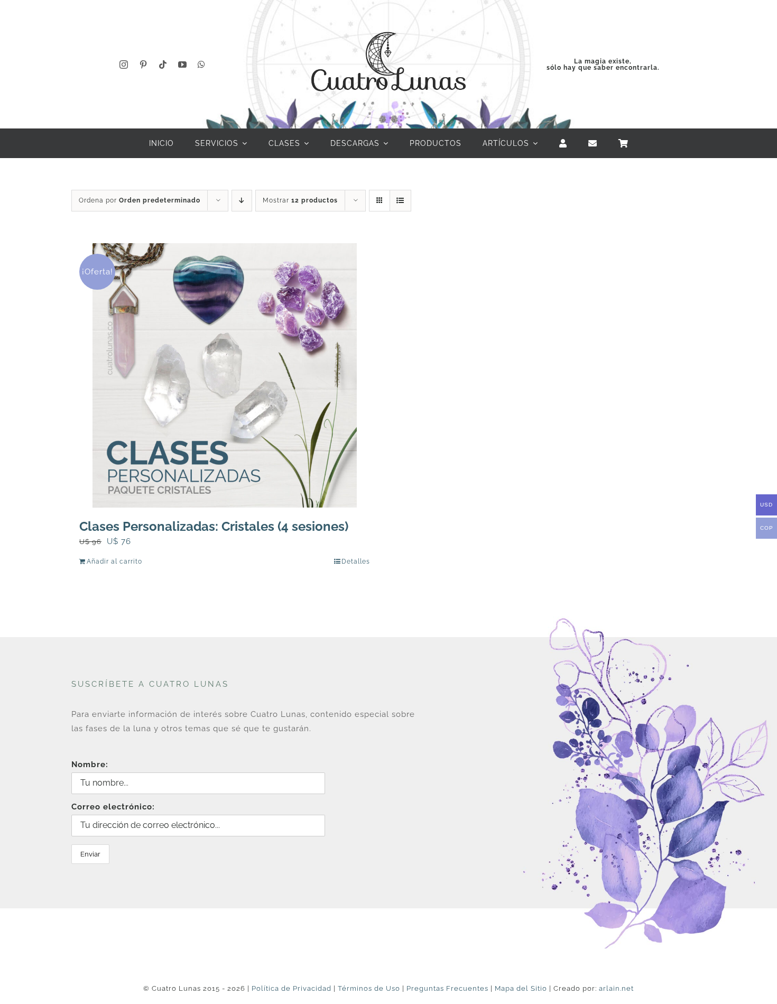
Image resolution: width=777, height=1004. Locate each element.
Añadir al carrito (114, 561)
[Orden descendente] (242, 200)
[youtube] (182, 64)
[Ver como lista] (400, 200)
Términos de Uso (369, 988)
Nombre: (89, 764)
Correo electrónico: (113, 807)
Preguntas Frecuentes (447, 988)
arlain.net (616, 988)
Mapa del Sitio (521, 988)
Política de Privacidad (291, 988)
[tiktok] (163, 64)
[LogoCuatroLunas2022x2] (388, 22)
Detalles (355, 561)
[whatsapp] (202, 64)
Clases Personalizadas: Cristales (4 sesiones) (213, 526)
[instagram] (123, 64)
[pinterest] (143, 64)
